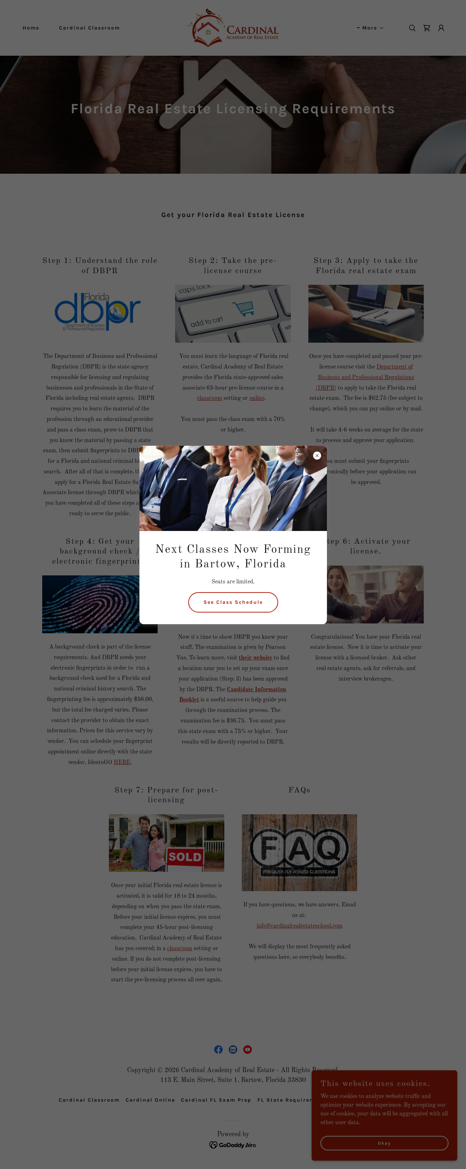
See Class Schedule (233, 602)
